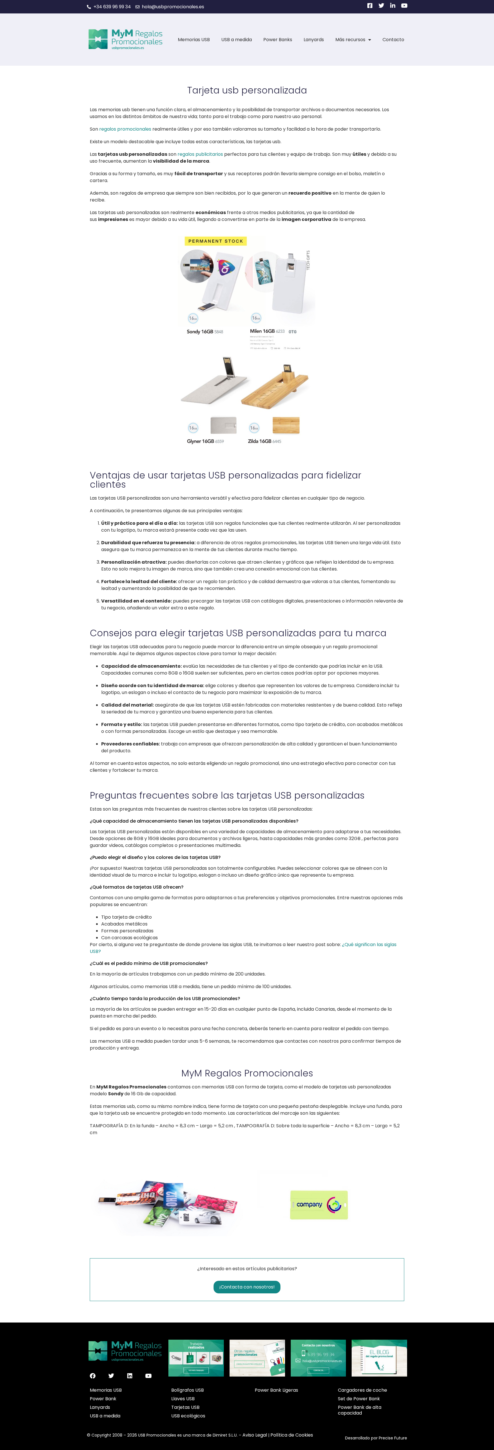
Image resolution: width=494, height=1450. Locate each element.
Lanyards (314, 39)
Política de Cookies (291, 1435)
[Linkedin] (129, 1376)
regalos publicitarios (200, 154)
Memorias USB (194, 39)
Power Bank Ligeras (276, 1390)
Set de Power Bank (359, 1398)
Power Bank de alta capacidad (359, 1410)
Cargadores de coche (362, 1390)
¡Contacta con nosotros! (247, 1287)
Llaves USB (183, 1398)
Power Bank (103, 1398)
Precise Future (393, 1438)
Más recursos (350, 39)
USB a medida (236, 39)
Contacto (393, 39)
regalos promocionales (125, 129)
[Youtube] (148, 1376)
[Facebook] (92, 1376)
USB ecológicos (188, 1416)
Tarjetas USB (185, 1407)
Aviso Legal (254, 1435)
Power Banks (277, 39)
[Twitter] (111, 1376)
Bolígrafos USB (187, 1390)
